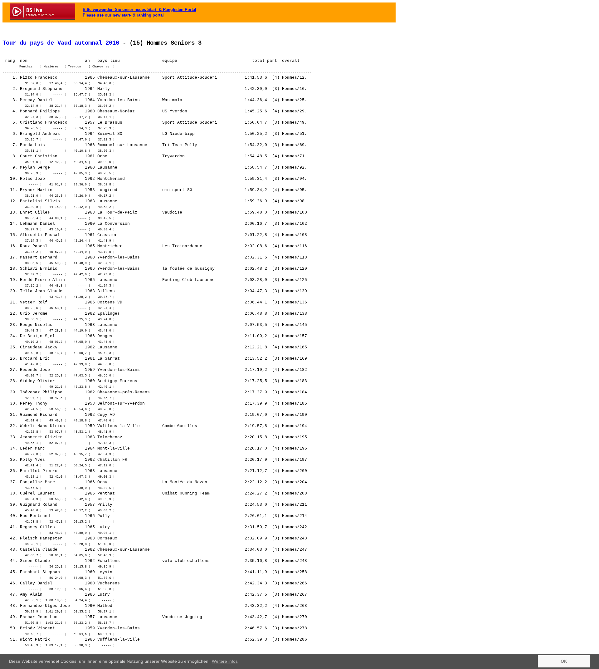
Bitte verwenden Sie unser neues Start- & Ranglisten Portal (139, 9)
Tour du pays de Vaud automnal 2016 (60, 43)
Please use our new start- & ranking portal (123, 15)
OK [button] (564, 661)
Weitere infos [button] (225, 661)
